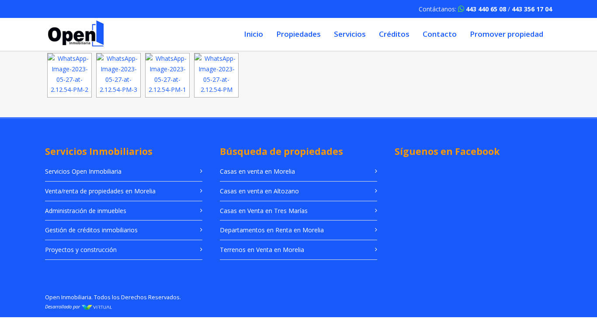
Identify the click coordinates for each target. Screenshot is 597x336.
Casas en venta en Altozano (259, 191)
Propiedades (298, 34)
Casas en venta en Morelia (257, 171)
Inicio (253, 34)
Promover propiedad (506, 34)
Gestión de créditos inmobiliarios (91, 230)
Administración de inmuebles (85, 210)
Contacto (440, 34)
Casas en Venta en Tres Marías (264, 210)
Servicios (350, 34)
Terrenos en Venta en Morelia (262, 249)
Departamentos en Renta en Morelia (272, 230)
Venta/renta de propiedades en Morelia (100, 191)
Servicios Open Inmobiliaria (83, 171)
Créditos (394, 34)
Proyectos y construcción (81, 249)
